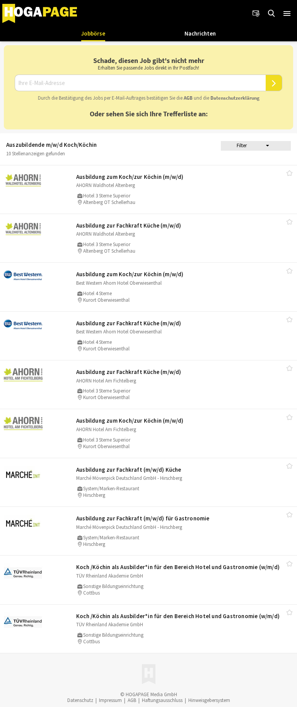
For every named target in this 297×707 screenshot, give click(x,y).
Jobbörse (93, 33)
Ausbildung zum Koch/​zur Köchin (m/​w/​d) (130, 176)
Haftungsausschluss (162, 700)
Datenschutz (80, 700)
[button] (287, 13)
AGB (188, 98)
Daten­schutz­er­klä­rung (234, 98)
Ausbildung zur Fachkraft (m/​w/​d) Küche (128, 469)
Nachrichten (200, 33)
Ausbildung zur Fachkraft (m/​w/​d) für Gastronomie (143, 518)
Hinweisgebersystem (209, 700)
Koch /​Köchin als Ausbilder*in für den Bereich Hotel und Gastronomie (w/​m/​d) (178, 567)
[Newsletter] (256, 13)
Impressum (110, 700)
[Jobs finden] (271, 13)
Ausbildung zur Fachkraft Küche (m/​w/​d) (128, 225)
